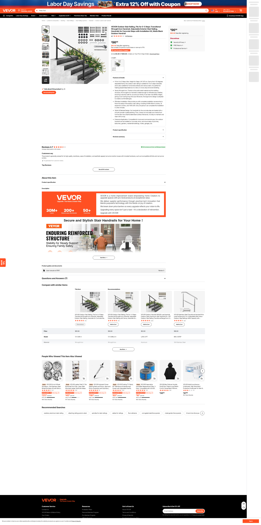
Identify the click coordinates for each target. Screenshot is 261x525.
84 (55, 149)
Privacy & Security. (76, 521)
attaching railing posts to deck (77, 413)
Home (43, 20)
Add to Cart (113, 324)
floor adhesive (132, 413)
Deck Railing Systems (81, 20)
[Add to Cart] (60, 378)
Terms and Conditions (129, 512)
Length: (113, 58)
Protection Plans (87, 509)
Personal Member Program (90, 512)
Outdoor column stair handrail (103, 20)
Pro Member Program (88, 515)
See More (122, 349)
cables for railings (117, 413)
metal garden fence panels (173, 413)
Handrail (91, 20)
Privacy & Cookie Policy (198, 515)
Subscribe (200, 511)
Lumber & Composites (53, 20)
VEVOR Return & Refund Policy (51, 512)
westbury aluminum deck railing (53, 413)
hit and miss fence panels (194, 413)
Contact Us (45, 509)
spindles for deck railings (99, 413)
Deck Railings (70, 20)
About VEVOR (126, 509)
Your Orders (45, 515)
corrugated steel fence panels (151, 413)
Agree (251, 521)
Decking (63, 20)
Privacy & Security (127, 515)
